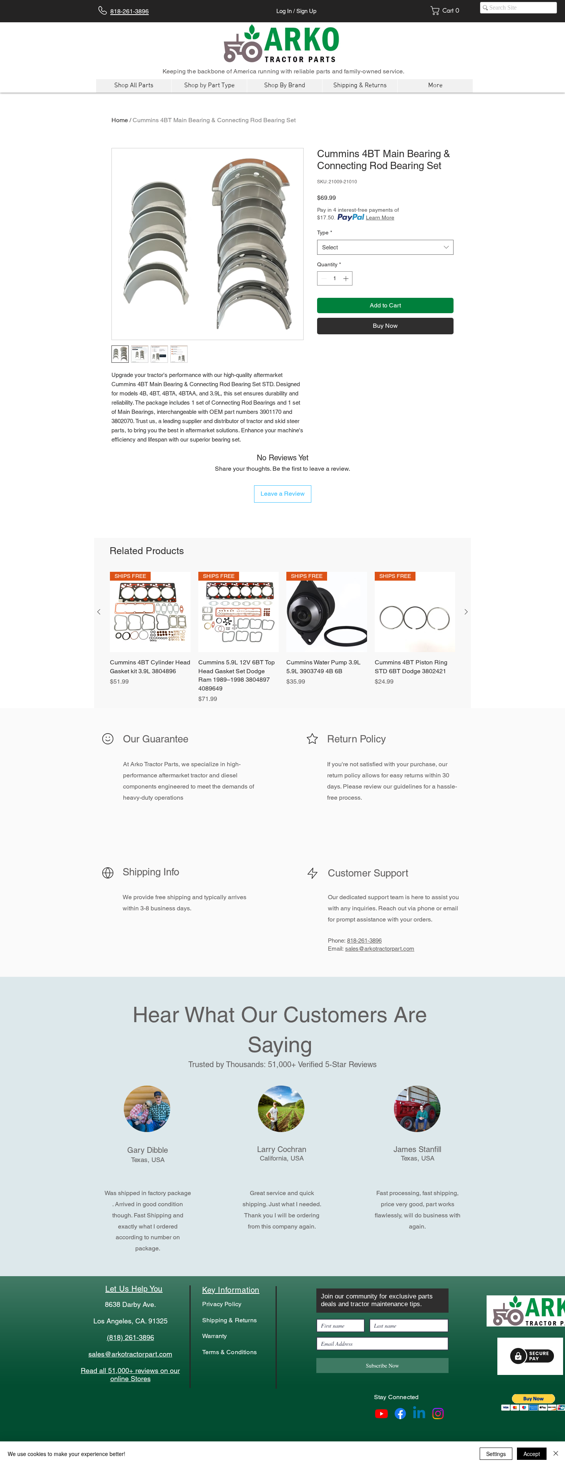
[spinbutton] (335, 278)
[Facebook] (400, 1413)
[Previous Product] (98, 611)
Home (119, 120)
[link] (447, 10)
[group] (282, 637)
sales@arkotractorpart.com (379, 948)
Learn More (380, 217)
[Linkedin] (419, 1413)
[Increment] (346, 278)
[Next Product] (466, 611)
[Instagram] (437, 1413)
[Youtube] (381, 1413)
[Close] (555, 1454)
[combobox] (385, 247)
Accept (531, 1454)
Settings (496, 1454)
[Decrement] (323, 278)
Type (324, 232)
